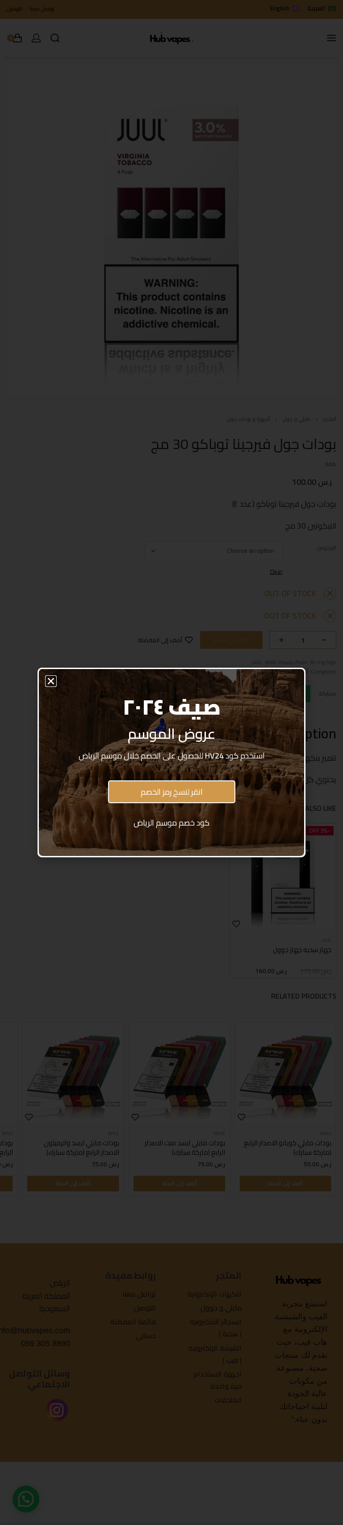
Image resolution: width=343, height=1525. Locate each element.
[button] (50, 681)
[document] (171, 762)
